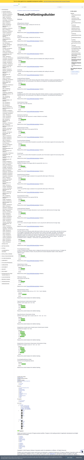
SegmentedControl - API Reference (7, 190)
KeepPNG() (19, 187)
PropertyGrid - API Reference (8, 168)
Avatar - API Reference (6, 21)
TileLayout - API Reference (7, 222)
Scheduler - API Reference (7, 186)
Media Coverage (22, 439)
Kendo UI (19, 379)
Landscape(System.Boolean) (23, 208)
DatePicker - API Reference (7, 70)
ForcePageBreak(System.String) (24, 359)
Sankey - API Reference (7, 185)
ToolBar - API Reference (7, 230)
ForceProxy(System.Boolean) (23, 140)
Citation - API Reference (7, 56)
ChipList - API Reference (7, 51)
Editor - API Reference (6, 88)
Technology (21, 437)
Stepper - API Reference (7, 210)
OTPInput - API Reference (7, 137)
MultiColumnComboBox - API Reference (8, 126)
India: (25, 407)
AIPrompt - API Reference (7, 15)
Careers (20, 440)
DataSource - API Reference (7, 65)
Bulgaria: (25, 408)
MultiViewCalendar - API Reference (7, 130)
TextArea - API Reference (7, 219)
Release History (22, 390)
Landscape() (20, 221)
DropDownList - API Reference (8, 84)
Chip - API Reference (6, 49)
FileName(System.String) (22, 127)
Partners (20, 394)
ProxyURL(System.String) (22, 229)
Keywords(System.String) (22, 195)
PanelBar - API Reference (7, 141)
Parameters (20, 26)
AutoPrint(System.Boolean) (23, 57)
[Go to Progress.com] (20, 431)
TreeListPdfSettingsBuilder (34, 10)
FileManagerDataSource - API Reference (8, 94)
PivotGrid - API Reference (7, 161)
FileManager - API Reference (8, 92)
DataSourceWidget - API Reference (7, 67)
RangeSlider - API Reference (8, 176)
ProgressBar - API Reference (8, 165)
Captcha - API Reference (7, 34)
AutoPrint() (19, 70)
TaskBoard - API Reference (7, 216)
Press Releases (22, 445)
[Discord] (21, 418)
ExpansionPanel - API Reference (6, 90)
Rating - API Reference (6, 177)
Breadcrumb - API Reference (7, 28)
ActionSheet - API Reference (7, 14)
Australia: (26, 409)
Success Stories (22, 400)
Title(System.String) (21, 276)
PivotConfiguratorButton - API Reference (8, 149)
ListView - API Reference (7, 116)
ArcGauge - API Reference (7, 18)
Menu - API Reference (6, 124)
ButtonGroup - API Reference (8, 31)
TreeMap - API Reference (7, 236)
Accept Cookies (69, 457)
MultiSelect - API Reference (7, 128)
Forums (20, 391)
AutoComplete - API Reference (8, 20)
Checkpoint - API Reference (7, 48)
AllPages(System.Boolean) (23, 23)
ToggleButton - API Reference (8, 228)
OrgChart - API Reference (7, 135)
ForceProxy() (20, 153)
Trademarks (52, 453)
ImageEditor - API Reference (7, 110)
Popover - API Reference (7, 164)
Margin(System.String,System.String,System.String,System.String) (31, 343)
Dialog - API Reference (6, 78)
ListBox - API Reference (7, 114)
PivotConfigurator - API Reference (6, 146)
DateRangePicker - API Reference (7, 72)
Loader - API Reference (7, 117)
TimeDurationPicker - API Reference (7, 224)
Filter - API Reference (6, 96)
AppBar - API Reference (7, 17)
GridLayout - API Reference (7, 106)
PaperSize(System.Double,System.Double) (26, 301)
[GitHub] (21, 417)
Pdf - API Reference (6, 143)
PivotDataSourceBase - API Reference (7, 157)
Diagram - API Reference (7, 76)
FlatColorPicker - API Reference (6, 98)
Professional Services (23, 393)
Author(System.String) (22, 44)
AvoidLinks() (20, 92)
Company (21, 436)
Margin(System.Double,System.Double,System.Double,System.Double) (32, 327)
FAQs (20, 397)
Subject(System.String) (22, 264)
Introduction (5, 243)
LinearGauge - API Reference (8, 113)
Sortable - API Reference (7, 199)
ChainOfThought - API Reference (6, 36)
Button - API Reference (6, 29)
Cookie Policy (46, 457)
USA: (25, 405)
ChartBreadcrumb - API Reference (7, 40)
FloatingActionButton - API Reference (7, 100)
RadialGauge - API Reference (8, 171)
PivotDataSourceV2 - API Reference (7, 159)
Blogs (20, 392)
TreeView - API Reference (7, 237)
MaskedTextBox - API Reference (6, 121)
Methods (19, 19)
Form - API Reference (6, 102)
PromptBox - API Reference (7, 167)
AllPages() (19, 35)
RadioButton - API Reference (8, 173)
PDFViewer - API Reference (7, 144)
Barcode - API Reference (7, 24)
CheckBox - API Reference (7, 44)
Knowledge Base (5, 283)
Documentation (22, 389)
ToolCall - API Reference (7, 231)
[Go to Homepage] (18, 5)
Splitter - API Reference (7, 206)
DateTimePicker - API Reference (6, 75)
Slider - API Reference (6, 195)
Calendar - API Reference (7, 32)
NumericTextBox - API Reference (6, 134)
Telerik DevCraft (20, 377)
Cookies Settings (79, 457)
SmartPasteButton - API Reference (7, 197)
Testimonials (21, 401)
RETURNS (19, 39)
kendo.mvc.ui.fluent (26, 10)
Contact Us (21, 404)
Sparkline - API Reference (7, 200)
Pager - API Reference (6, 140)
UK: (25, 406)
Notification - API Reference (7, 132)
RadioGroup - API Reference (7, 174)
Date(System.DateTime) (22, 114)
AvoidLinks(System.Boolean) (23, 78)
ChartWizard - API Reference (8, 41)
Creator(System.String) (22, 102)
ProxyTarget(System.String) (23, 248)
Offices (20, 441)
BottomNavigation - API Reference (7, 26)
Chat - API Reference (6, 43)
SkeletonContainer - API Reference (7, 194)
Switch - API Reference (7, 213)
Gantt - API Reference (6, 103)
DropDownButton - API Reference (6, 83)
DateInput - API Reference (7, 69)
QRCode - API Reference (7, 170)
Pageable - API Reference (7, 138)
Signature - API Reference (7, 191)
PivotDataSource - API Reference (6, 155)
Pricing (20, 384)
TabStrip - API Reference (7, 214)
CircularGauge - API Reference (8, 52)
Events (20, 396)
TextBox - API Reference (7, 220)
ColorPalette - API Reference (8, 59)
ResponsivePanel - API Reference (7, 183)
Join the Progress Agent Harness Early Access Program (57, 1)
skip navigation (16, 5)
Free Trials (21, 383)
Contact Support (75, 71)
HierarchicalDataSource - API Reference (8, 108)
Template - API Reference (7, 217)
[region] (42, 457)
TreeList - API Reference (7, 234)
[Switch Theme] (82, 7)
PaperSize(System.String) (23, 289)
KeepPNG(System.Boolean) (23, 174)
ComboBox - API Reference (7, 62)
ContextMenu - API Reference (8, 63)
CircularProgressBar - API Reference (7, 55)
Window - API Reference (7, 240)
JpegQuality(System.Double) (23, 161)
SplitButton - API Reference (7, 204)
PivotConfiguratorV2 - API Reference (7, 151)
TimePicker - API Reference (7, 227)
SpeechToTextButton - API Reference (7, 203)
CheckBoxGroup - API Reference (6, 46)
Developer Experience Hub (24, 387)
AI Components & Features (5, 251)
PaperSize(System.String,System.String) (26, 314)
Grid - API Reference (6, 105)
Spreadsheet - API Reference (8, 207)
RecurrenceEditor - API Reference (6, 181)
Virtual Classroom (22, 395)
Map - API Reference (6, 119)
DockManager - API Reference (8, 79)
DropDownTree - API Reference (6, 87)
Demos (20, 388)
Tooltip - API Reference (6, 233)
